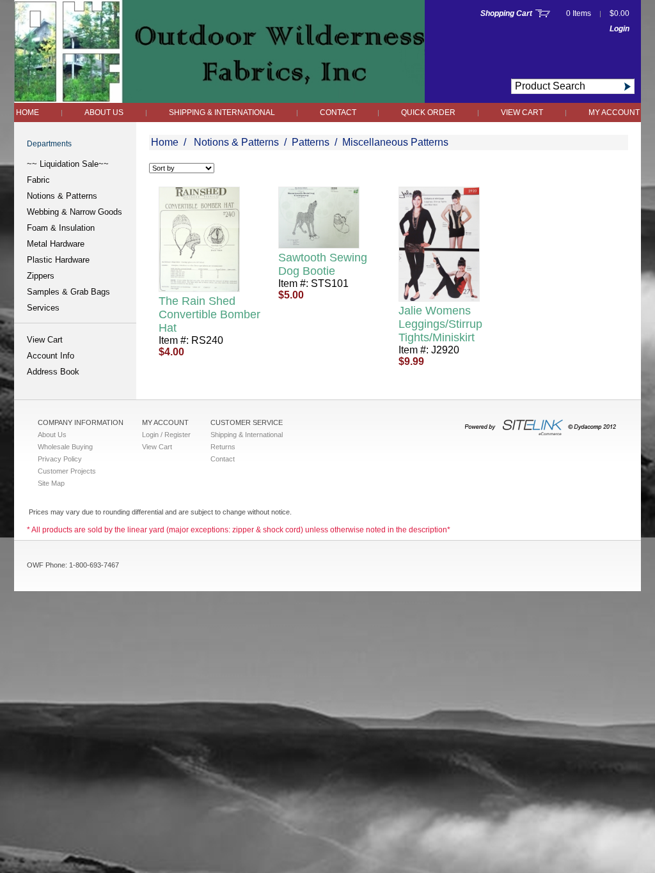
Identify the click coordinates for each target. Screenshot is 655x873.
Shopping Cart (506, 13)
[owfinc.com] (219, 99)
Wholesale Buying (65, 447)
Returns (222, 447)
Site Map (51, 483)
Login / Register (166, 434)
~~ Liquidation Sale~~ (68, 164)
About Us (103, 112)
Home (27, 112)
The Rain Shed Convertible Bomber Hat (209, 314)
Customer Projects (67, 471)
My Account (614, 112)
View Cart (522, 112)
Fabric (38, 180)
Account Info (50, 355)
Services (43, 308)
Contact (339, 112)
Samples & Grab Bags (68, 292)
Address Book (53, 371)
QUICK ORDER (428, 112)
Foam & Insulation (61, 228)
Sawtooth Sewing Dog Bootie (322, 264)
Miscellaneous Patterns (395, 142)
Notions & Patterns (62, 196)
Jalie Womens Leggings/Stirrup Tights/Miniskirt (440, 324)
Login (619, 28)
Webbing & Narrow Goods (74, 212)
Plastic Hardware (58, 260)
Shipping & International (223, 112)
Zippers (40, 276)
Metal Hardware (55, 244)
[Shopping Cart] (542, 13)
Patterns (310, 142)
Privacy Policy (60, 459)
